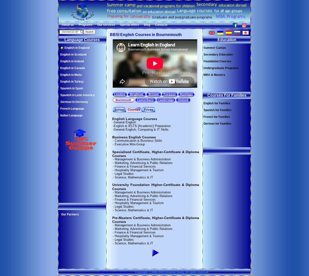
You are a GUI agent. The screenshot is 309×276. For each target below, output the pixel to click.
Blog (147, 25)
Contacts (161, 25)
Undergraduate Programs (221, 68)
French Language (72, 108)
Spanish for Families (218, 110)
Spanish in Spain (71, 88)
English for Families (217, 103)
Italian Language (71, 115)
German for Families (218, 123)
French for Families (217, 117)
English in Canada (72, 68)
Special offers (129, 25)
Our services (106, 25)
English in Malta (71, 75)
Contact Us (124, 272)
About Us (106, 272)
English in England (77, 48)
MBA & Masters (214, 75)
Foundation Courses (217, 61)
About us (68, 25)
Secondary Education (218, 54)
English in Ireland (72, 61)
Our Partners (70, 214)
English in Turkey (72, 81)
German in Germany (74, 102)
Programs (85, 25)
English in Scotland (73, 54)
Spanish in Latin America (77, 95)
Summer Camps (215, 48)
